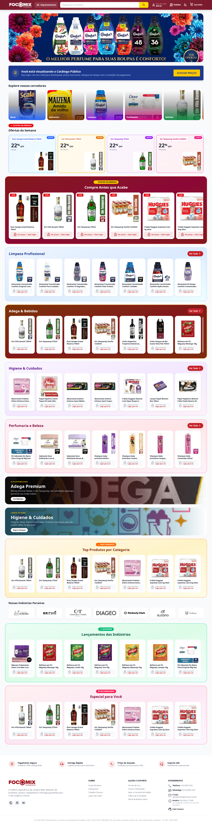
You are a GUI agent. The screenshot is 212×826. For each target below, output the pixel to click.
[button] (106, 37)
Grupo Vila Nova (94, 785)
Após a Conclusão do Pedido (139, 792)
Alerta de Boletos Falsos (138, 799)
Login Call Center (95, 796)
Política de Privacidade (137, 796)
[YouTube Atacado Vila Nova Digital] (23, 803)
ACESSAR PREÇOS (187, 73)
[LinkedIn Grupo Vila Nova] (17, 803)
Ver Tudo (195, 254)
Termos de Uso (134, 785)
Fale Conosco (176, 809)
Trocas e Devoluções (136, 789)
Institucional (93, 789)
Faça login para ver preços (106, 55)
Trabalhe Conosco (95, 792)
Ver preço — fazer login (24, 235)
